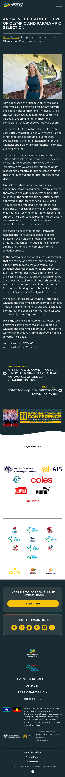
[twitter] (37, 627)
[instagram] (22, 627)
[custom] (29, 627)
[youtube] (44, 627)
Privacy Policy (32, 757)
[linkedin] (52, 627)
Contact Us (32, 762)
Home (6, 37)
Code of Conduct (32, 752)
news (15, 37)
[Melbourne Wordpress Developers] (32, 772)
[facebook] (14, 627)
